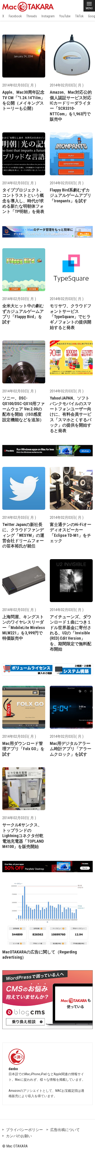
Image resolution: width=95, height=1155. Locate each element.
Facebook (15, 16)
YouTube (65, 16)
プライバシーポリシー (24, 1130)
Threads (31, 16)
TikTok (79, 16)
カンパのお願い (19, 1136)
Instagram (48, 16)
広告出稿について (65, 1130)
